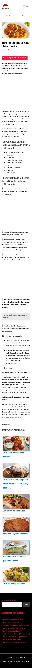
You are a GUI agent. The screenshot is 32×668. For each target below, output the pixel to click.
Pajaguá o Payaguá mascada (15, 534)
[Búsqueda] (23, 15)
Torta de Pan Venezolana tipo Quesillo (14, 637)
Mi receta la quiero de (9, 600)
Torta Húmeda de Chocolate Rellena (14, 642)
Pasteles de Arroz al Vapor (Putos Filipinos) (16, 634)
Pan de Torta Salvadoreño (10, 622)
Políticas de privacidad (16, 664)
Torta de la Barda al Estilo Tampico (13, 628)
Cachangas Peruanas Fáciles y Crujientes (15, 625)
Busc (26, 604)
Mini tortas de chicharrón (14, 511)
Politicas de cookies (14, 661)
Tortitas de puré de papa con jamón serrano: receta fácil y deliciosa (15, 483)
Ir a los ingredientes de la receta (14, 58)
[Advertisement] (16, 93)
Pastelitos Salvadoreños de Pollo (12, 620)
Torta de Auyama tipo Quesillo (11, 631)
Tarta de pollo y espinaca (14, 583)
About (5, 661)
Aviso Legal (25, 661)
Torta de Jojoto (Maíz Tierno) (11, 639)
